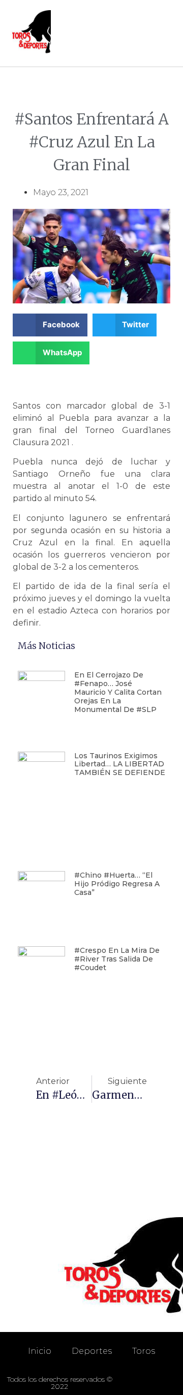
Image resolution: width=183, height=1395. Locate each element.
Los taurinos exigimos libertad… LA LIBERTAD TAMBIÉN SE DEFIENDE (119, 764)
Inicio (39, 1351)
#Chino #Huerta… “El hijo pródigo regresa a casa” (117, 884)
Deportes (92, 1351)
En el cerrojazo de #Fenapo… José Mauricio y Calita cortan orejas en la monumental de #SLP (118, 692)
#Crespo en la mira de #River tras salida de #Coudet (117, 959)
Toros (143, 1351)
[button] (163, 33)
